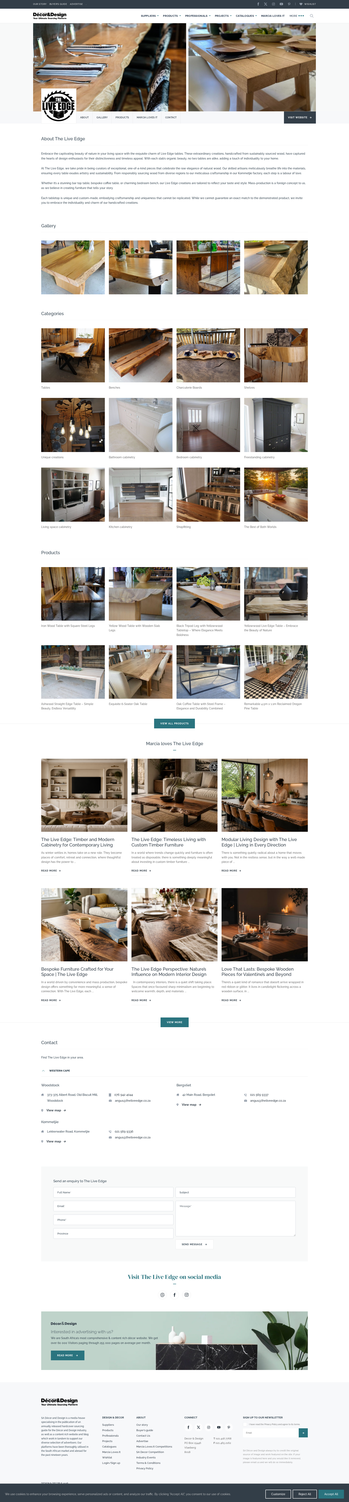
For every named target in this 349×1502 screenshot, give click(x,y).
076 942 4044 (123, 1095)
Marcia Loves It (273, 15)
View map (56, 1110)
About (84, 117)
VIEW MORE (174, 1022)
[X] (266, 4)
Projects (222, 15)
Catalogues (245, 15)
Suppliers (148, 15)
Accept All (331, 1494)
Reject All (305, 1494)
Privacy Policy (144, 1468)
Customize (278, 1494)
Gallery (102, 117)
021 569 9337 (259, 1095)
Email (61, 1205)
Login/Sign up (111, 1462)
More (294, 15)
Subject (184, 1192)
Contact (171, 117)
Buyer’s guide (144, 1430)
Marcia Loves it (147, 117)
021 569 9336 (124, 1131)
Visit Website (300, 117)
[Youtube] (282, 4)
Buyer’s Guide (58, 4)
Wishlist (310, 4)
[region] (174, 1493)
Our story (40, 4)
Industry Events (146, 1457)
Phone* (61, 1219)
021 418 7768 (223, 1438)
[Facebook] (259, 4)
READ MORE (67, 1355)
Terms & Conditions (148, 1462)
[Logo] (50, 15)
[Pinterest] (290, 4)
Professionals (196, 15)
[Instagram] (274, 4)
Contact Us (143, 1435)
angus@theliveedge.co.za (132, 1100)
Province (62, 1233)
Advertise (76, 4)
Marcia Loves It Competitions (154, 1446)
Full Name (64, 1192)
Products (170, 15)
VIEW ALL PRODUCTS (174, 723)
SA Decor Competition (150, 1451)
